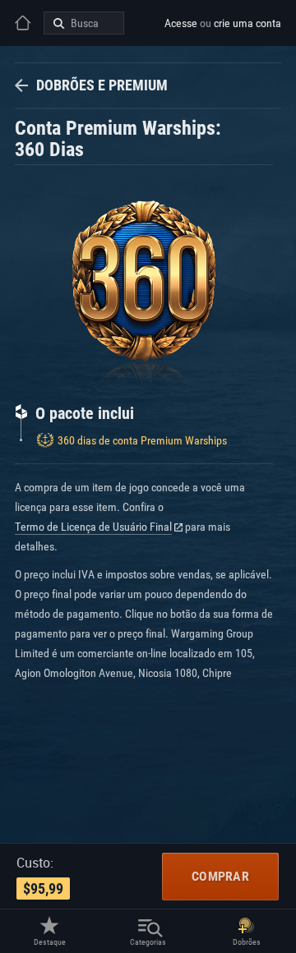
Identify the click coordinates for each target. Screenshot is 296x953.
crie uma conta (247, 23)
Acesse (180, 23)
